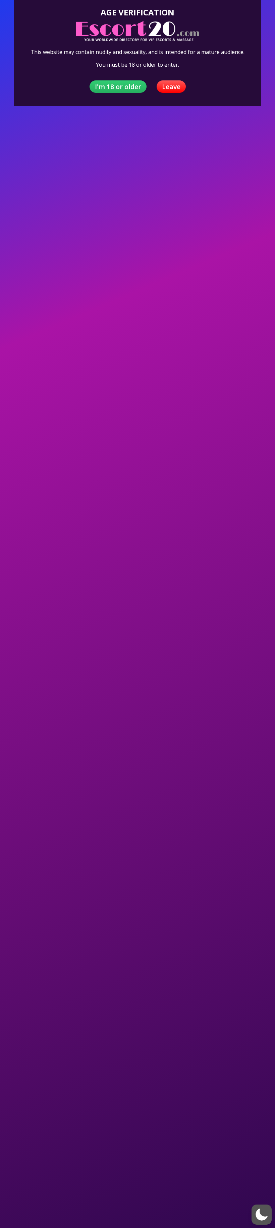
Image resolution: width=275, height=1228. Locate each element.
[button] (262, 1215)
